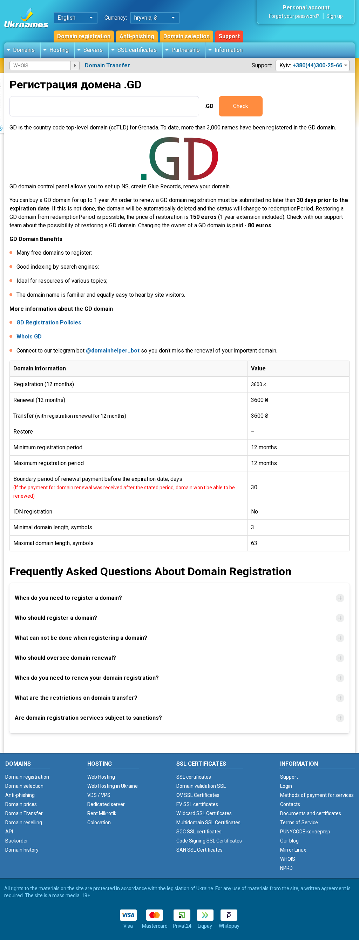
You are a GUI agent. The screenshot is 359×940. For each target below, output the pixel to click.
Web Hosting (101, 777)
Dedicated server (106, 804)
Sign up (334, 16)
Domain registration (83, 36)
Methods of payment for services (317, 795)
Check (240, 106)
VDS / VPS (98, 795)
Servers (93, 50)
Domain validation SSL (201, 786)
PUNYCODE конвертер (305, 831)
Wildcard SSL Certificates (204, 813)
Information (229, 50)
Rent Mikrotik (101, 813)
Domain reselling (23, 822)
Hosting (59, 50)
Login (286, 786)
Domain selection (186, 36)
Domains (24, 50)
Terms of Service (299, 822)
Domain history (22, 850)
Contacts (290, 804)
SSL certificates (137, 50)
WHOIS (287, 859)
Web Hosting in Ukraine (112, 786)
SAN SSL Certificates (199, 850)
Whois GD (29, 336)
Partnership (185, 50)
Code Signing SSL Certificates (209, 841)
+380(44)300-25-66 (317, 65)
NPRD (286, 868)
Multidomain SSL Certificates (208, 822)
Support (229, 36)
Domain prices (21, 804)
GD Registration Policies (48, 322)
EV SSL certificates (197, 804)
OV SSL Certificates (197, 795)
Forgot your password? (294, 16)
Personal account (306, 7)
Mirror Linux (293, 850)
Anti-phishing (137, 36)
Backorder (16, 841)
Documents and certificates (310, 813)
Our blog (289, 841)
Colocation (99, 822)
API (9, 831)
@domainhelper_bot (113, 350)
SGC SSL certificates (199, 831)
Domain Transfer (107, 65)
